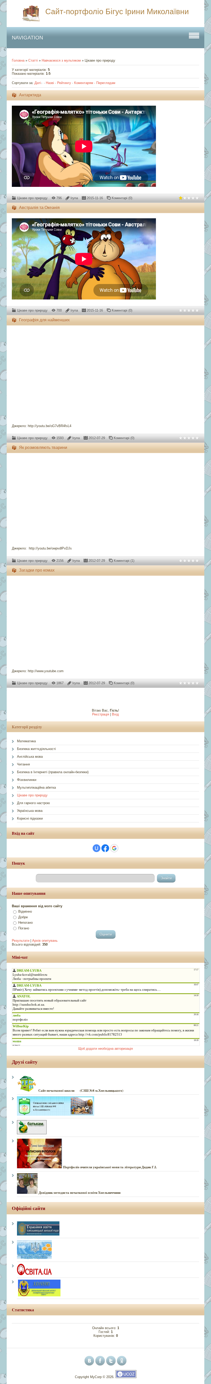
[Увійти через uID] (96, 848)
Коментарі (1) (124, 561)
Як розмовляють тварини (43, 447)
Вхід (115, 714)
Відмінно (25, 911)
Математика (26, 741)
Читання (23, 764)
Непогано (25, 922)
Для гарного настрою (33, 803)
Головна (18, 60)
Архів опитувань (45, 941)
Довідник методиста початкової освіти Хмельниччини (79, 1192)
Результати (20, 941)
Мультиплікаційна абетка (36, 787)
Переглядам (105, 83)
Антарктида (30, 95)
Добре (23, 917)
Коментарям (83, 83)
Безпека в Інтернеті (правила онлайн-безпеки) (53, 772)
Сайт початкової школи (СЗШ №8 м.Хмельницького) (80, 1090)
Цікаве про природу (32, 198)
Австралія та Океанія (39, 207)
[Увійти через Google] (114, 848)
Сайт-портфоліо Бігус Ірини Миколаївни (117, 11)
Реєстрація (100, 714)
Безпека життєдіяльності (36, 749)
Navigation (27, 37)
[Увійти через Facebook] (105, 848)
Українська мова (29, 811)
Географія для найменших (44, 320)
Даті (37, 83)
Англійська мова (30, 756)
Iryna (74, 198)
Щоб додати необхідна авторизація (105, 1048)
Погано (23, 928)
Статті (33, 60)
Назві (50, 83)
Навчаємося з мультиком (61, 60)
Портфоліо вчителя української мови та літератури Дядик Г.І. (110, 1167)
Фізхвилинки (26, 780)
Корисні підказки (30, 818)
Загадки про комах (37, 570)
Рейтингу (64, 83)
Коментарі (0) (122, 198)
